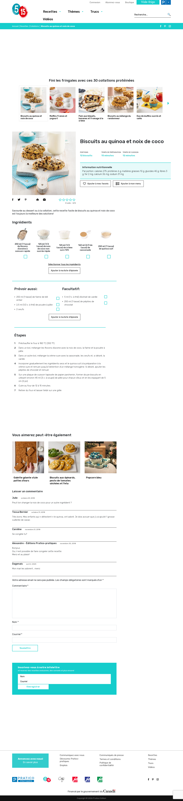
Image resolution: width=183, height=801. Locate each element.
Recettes (50, 12)
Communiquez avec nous (72, 755)
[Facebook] (160, 26)
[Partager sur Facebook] (12, 199)
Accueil (15, 26)
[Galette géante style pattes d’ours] (28, 457)
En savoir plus (30, 760)
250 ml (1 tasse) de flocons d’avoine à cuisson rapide (22, 247)
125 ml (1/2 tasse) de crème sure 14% (64, 247)
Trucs (94, 12)
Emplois (63, 765)
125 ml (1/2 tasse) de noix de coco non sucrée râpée (43, 247)
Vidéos (48, 19)
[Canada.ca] (109, 791)
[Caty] (62, 779)
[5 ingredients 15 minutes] (24, 11)
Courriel (17, 634)
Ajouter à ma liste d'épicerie (64, 270)
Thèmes (74, 12)
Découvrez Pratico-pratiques (69, 760)
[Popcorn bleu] (101, 457)
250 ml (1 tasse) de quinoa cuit (106, 247)
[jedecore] (87, 779)
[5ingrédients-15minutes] (47, 779)
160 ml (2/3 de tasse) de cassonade (85, 247)
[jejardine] (100, 779)
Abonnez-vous (112, 2)
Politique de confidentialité (107, 764)
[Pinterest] (165, 26)
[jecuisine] (75, 779)
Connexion (95, 2)
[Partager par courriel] (44, 199)
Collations (34, 26)
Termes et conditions (110, 759)
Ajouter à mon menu (131, 183)
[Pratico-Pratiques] (24, 779)
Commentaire (20, 585)
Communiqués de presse (112, 755)
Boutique (129, 2)
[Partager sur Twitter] (19, 199)
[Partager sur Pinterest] (25, 199)
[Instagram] (170, 26)
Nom (15, 622)
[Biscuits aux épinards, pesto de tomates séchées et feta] (64, 457)
